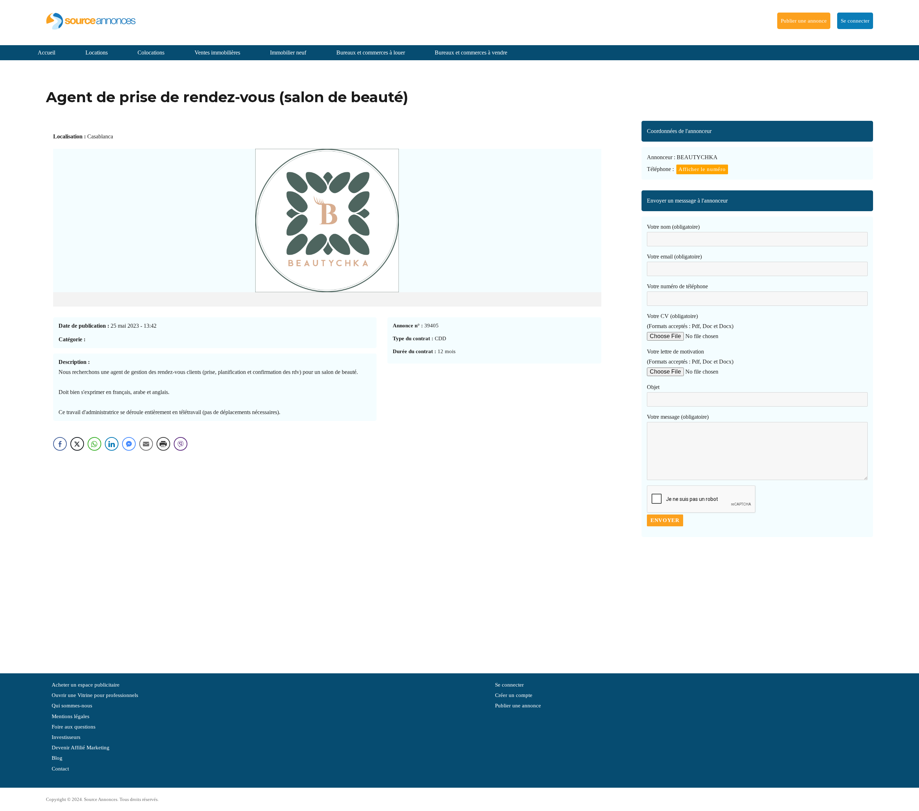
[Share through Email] (146, 444)
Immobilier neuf (288, 52)
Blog (57, 758)
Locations (96, 52)
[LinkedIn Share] (111, 444)
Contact (60, 769)
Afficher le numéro (702, 169)
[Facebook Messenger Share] (129, 444)
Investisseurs (66, 737)
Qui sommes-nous (72, 705)
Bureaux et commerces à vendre (471, 52)
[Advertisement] (757, 601)
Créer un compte (513, 695)
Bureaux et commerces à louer (370, 52)
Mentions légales (70, 716)
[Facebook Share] (60, 444)
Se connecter (855, 21)
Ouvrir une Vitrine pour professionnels (95, 695)
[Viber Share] (180, 444)
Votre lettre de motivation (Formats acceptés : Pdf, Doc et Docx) (690, 356)
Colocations (150, 52)
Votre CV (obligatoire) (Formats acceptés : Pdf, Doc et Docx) (690, 321)
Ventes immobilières (217, 52)
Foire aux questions (73, 727)
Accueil (46, 52)
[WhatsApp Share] (94, 444)
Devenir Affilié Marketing (80, 747)
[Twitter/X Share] (77, 444)
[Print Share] (163, 444)
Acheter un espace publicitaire (86, 685)
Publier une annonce (804, 21)
